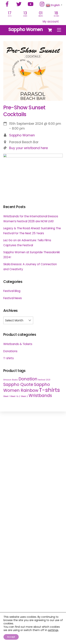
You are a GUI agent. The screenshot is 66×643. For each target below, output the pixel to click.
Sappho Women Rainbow (26, 387)
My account (51, 21)
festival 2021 (44, 379)
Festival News (12, 298)
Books (15, 379)
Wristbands (40, 395)
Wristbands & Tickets (17, 344)
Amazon (7, 379)
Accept (11, 636)
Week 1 (6, 396)
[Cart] (50, 30)
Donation (28, 379)
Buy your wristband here (28, 148)
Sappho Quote (18, 384)
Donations (10, 351)
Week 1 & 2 (15, 396)
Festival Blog (11, 291)
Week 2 (24, 396)
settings (53, 630)
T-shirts (8, 358)
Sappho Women (22, 135)
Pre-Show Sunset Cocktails (24, 111)
